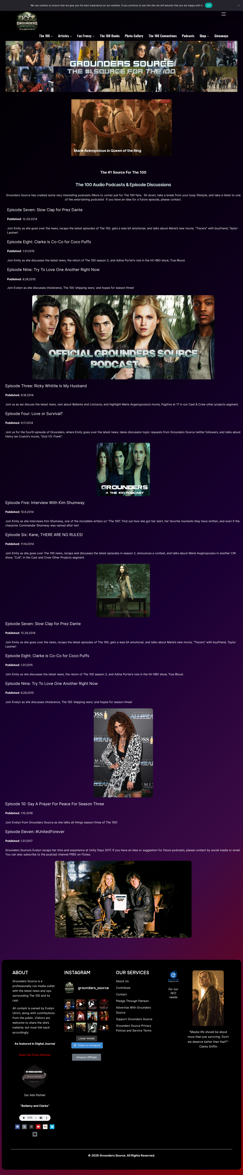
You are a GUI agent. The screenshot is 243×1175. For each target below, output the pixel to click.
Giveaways (221, 35)
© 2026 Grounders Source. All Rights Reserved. (121, 1155)
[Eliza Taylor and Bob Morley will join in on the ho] (92, 1027)
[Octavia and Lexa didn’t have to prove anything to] (104, 1004)
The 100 (44, 35)
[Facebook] (17, 1126)
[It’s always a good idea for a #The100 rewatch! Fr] (69, 1027)
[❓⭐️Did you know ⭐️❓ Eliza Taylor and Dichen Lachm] (69, 1016)
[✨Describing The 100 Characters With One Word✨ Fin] (81, 1016)
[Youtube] (38, 1126)
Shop (203, 35)
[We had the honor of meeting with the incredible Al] (69, 1004)
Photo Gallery (134, 35)
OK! (209, 5)
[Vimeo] (52, 1126)
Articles (63, 35)
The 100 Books (110, 35)
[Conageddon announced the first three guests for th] (81, 1004)
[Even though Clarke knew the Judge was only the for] (104, 1027)
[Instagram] (31, 1126)
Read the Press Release (35, 1055)
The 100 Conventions (163, 35)
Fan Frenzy (84, 35)
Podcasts (188, 35)
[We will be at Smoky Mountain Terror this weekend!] (92, 1004)
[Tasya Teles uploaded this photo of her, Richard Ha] (92, 1016)
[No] (238, 5)
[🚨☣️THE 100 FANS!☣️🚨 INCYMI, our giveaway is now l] (81, 1027)
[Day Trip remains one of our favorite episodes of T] (104, 1016)
